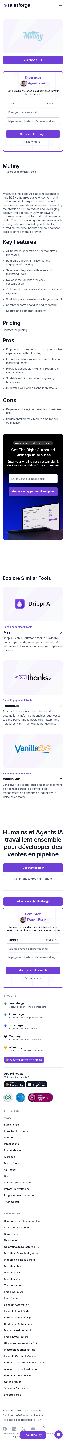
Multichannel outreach (18, 1330)
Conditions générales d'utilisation (23, 1415)
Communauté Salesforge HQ (21, 1246)
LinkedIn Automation (16, 1304)
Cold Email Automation (18, 1324)
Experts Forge (12, 1394)
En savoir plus (33, 978)
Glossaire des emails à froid (21, 1343)
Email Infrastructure (16, 1336)
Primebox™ (10, 1137)
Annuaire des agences (18, 1375)
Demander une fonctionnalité (22, 1221)
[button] (60, 5)
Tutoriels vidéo (13, 1285)
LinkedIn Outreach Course (20, 1356)
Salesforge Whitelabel (17, 1182)
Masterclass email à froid (19, 1349)
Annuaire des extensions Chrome (24, 1362)
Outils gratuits (12, 1381)
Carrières (10, 1169)
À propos (9, 1156)
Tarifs (7, 1118)
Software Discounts (16, 1388)
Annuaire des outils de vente (21, 1369)
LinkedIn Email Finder (17, 1311)
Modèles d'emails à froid (19, 1259)
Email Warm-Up (13, 1291)
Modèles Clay (12, 1266)
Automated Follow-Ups (18, 1317)
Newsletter (10, 1240)
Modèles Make (13, 1272)
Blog (7, 1176)
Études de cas (12, 1150)
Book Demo (11, 1234)
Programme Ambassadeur (20, 1195)
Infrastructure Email (16, 1131)
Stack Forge (11, 1124)
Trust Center (11, 1201)
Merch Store (11, 1163)
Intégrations (11, 1144)
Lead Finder (11, 1298)
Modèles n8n (12, 1279)
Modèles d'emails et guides (21, 1253)
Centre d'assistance (16, 1227)
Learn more (33, 141)
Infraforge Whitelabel (17, 1189)
